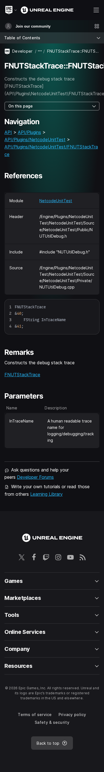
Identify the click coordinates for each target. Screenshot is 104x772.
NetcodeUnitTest (55, 200)
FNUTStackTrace (22, 374)
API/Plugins (29, 132)
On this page (20, 106)
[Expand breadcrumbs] (40, 51)
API (8, 132)
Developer (22, 51)
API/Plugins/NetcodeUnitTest (34, 139)
